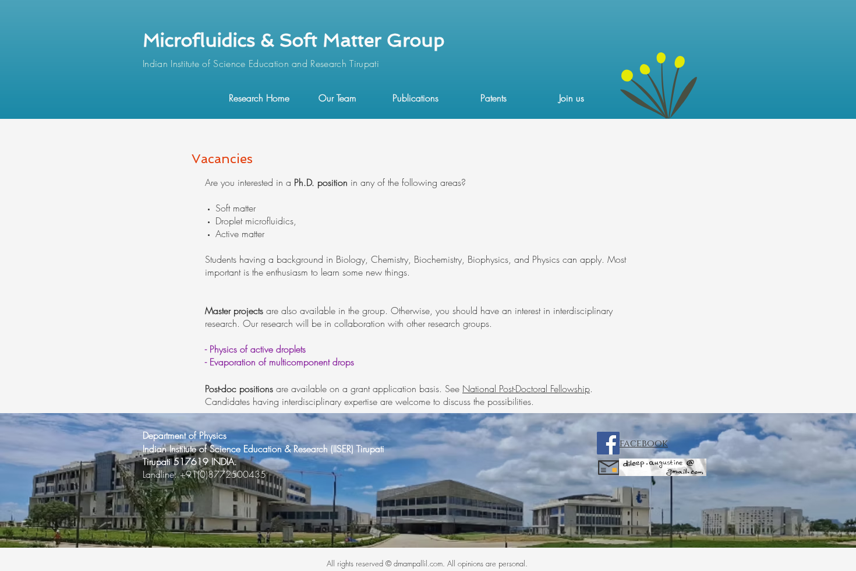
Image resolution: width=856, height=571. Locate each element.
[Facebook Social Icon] (608, 443)
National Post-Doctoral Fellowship (526, 388)
